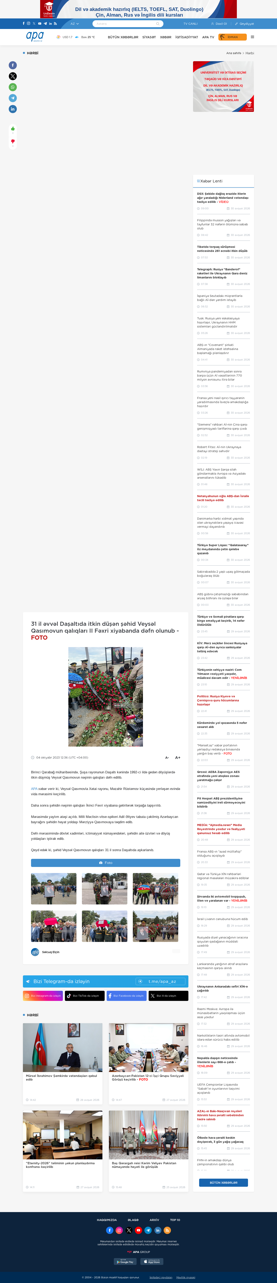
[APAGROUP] (138, 1252)
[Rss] (55, 24)
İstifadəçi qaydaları (161, 1277)
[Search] (157, 24)
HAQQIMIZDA (107, 1220)
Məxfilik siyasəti (185, 1277)
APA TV (208, 37)
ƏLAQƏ (133, 1220)
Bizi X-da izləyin (166, 995)
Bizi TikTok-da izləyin (86, 995)
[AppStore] (151, 1262)
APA (34, 789)
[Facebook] (24, 24)
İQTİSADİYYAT (186, 37)
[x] (129, 1231)
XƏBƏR (165, 37)
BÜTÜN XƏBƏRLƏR (123, 37)
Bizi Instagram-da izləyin (46, 995)
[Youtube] (39, 24)
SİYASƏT (149, 37)
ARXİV (154, 1220)
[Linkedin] (50, 24)
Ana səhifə (233, 53)
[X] (34, 24)
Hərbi (250, 53)
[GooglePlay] (125, 1262)
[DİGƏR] (250, 37)
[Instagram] (28, 24)
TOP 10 (175, 1220)
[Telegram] (45, 24)
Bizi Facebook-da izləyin (128, 995)
